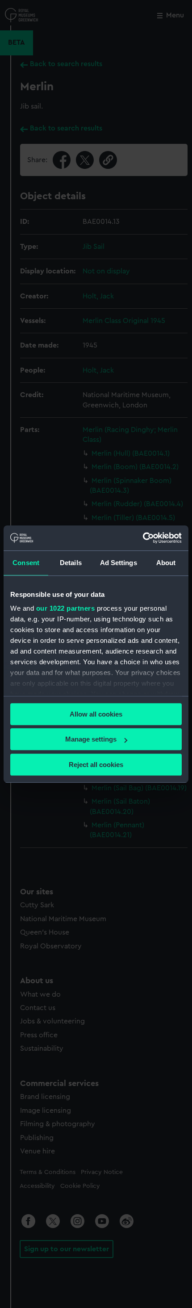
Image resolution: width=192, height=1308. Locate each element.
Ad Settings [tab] (118, 562)
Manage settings (91, 739)
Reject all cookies (96, 764)
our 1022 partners (65, 608)
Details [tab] (71, 562)
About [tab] (166, 562)
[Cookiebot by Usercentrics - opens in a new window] (143, 538)
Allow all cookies (96, 714)
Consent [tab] (26, 562)
